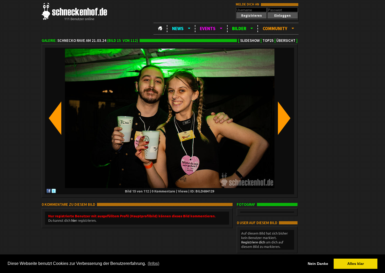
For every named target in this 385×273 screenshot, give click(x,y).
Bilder (239, 28)
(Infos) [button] (153, 263)
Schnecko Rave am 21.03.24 (81, 40)
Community (275, 28)
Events (208, 28)
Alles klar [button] (355, 263)
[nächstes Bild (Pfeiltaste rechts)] (284, 118)
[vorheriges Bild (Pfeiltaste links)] (55, 118)
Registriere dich (253, 242)
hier (74, 220)
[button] (251, 15)
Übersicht (285, 40)
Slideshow (250, 40)
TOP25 (268, 40)
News (178, 28)
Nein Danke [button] (318, 263)
